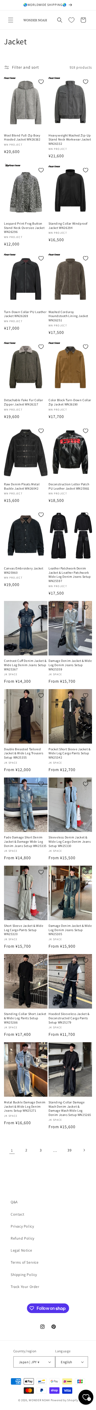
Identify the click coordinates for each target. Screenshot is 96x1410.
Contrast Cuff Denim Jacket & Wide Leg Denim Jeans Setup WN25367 (25, 665)
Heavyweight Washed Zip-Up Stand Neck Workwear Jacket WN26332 (70, 139)
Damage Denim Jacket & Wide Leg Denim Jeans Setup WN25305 (70, 930)
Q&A (14, 1202)
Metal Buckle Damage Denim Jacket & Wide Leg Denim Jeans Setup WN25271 (25, 1106)
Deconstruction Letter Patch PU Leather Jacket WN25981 (69, 486)
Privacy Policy (22, 1226)
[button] (11, 20)
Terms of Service (25, 1262)
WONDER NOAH (39, 1400)
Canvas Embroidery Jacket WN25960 (23, 570)
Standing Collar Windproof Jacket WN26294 (68, 225)
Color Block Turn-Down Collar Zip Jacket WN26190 (70, 402)
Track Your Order (25, 1286)
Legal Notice (21, 1250)
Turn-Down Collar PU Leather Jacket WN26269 (25, 314)
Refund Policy (22, 1238)
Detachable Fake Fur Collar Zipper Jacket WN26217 (23, 402)
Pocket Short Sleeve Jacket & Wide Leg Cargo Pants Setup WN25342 (70, 753)
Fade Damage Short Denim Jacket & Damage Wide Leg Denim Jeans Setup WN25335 (25, 841)
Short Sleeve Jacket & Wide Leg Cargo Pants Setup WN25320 (23, 930)
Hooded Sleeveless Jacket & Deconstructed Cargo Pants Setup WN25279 (69, 1018)
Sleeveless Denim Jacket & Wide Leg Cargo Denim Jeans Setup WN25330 (70, 841)
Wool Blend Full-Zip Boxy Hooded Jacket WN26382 (22, 137)
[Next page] (84, 1150)
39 (69, 1150)
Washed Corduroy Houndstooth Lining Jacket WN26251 (68, 316)
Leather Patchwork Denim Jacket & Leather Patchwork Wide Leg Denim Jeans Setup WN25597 (70, 574)
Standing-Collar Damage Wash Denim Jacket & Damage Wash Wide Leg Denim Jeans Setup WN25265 (70, 1108)
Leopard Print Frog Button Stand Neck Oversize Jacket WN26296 (24, 227)
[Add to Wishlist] (41, 81)
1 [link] (12, 1150)
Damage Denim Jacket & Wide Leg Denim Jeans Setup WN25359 (70, 665)
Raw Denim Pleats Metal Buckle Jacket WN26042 (21, 486)
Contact (17, 1214)
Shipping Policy (24, 1274)
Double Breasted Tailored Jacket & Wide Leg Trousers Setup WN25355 (23, 753)
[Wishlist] (71, 20)
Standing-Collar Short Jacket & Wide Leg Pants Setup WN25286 (25, 1018)
